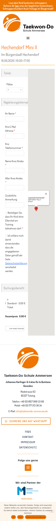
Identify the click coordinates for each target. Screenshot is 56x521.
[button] (28, 38)
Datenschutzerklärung (16, 263)
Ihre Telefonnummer (14, 145)
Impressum (28, 442)
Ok (13, 517)
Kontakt (28, 437)
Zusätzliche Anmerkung (11, 197)
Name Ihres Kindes (14, 163)
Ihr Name (10, 113)
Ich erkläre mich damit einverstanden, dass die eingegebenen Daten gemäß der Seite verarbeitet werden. (14, 253)
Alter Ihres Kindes (14, 180)
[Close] (46, 194)
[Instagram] (28, 467)
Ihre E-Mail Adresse (10, 128)
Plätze (10, 84)
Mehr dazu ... (28, 499)
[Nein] (52, 511)
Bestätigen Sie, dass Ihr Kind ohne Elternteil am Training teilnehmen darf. (14, 220)
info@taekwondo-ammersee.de (32, 411)
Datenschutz (28, 447)
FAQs (28, 431)
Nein (20, 517)
